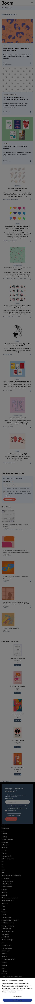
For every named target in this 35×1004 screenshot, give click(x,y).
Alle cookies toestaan (17, 1000)
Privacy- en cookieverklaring (9, 992)
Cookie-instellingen (17, 996)
